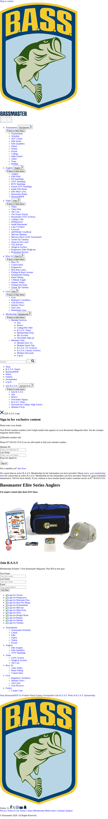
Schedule (15, 136)
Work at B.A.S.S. (76, 695)
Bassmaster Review (20, 252)
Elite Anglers (17, 648)
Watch (8, 374)
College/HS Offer (25, 328)
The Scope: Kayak (19, 214)
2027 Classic (17, 138)
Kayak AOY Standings (21, 186)
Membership (11, 314)
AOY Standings (18, 181)
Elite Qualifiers (18, 143)
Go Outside (24, 695)
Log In (20, 355)
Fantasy (9, 377)
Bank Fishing (17, 277)
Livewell (15, 229)
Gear (8, 291)
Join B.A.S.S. (12, 386)
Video (8, 200)
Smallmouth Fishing (20, 275)
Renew (20, 325)
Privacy (3, 810)
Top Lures (15, 307)
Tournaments (11, 127)
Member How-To (24, 343)
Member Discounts (25, 353)
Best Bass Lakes (18, 270)
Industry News (17, 305)
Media (48, 810)
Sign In (4, 463)
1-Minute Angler (18, 280)
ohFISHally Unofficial (21, 232)
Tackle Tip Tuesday (20, 239)
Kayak (14, 151)
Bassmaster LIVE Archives (23, 217)
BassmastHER (17, 196)
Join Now (21, 468)
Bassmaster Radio (19, 194)
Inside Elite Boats (19, 189)
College (14, 154)
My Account (22, 335)
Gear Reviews (17, 302)
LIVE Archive (17, 658)
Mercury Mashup (19, 234)
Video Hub (16, 209)
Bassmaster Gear (18, 310)
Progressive (16, 267)
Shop (8, 367)
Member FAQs (18, 407)
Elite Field (15, 176)
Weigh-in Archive (19, 247)
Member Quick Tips (26, 345)
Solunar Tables (17, 282)
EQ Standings (17, 179)
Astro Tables (16, 668)
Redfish (14, 164)
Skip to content (6, 1)
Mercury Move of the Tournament (26, 237)
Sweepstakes (11, 379)
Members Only (18, 340)
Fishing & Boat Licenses (22, 272)
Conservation (17, 265)
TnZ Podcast (17, 244)
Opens (14, 146)
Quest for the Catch (20, 242)
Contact (29, 810)
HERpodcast (17, 222)
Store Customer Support (62, 810)
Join (19, 323)
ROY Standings (18, 184)
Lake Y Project (17, 227)
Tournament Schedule (21, 630)
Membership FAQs (25, 333)
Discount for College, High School (26, 404)
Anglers (9, 168)
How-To (9, 256)
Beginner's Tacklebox (21, 300)
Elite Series (16, 141)
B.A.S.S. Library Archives (28, 350)
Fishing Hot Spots (19, 285)
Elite (13, 635)
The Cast (15, 212)
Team (13, 161)
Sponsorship (89, 695)
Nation (14, 149)
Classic (14, 632)
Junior (14, 159)
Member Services (19, 320)
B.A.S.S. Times (24, 330)
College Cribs (17, 219)
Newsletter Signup (19, 399)
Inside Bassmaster (19, 224)
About (22, 810)
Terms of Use (13, 810)
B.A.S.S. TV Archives (27, 348)
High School (16, 156)
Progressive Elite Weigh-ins (23, 249)
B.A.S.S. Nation (13, 369)
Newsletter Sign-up (25, 338)
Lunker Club (17, 690)
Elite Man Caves (18, 191)
